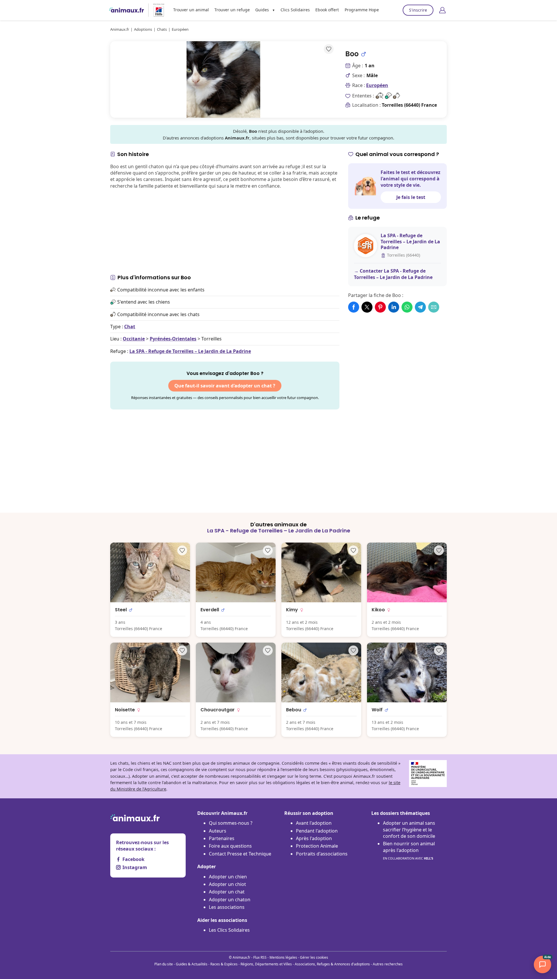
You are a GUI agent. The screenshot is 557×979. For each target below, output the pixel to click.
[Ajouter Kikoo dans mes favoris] (439, 550)
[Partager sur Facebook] (353, 307)
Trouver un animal (191, 9)
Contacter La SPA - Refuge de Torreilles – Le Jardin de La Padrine (393, 274)
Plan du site (163, 964)
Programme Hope (362, 9)
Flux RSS (260, 957)
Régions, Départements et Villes (266, 964)
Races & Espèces (224, 964)
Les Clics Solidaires (229, 930)
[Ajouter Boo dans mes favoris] (329, 49)
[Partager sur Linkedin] (393, 307)
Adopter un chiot (227, 884)
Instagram (134, 867)
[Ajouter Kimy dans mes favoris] (353, 550)
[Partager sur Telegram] (420, 307)
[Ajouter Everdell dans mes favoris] (268, 550)
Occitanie (134, 339)
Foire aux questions (230, 846)
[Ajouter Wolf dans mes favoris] (439, 650)
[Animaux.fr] (126, 10)
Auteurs (217, 831)
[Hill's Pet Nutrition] (156, 10)
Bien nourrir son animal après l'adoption (409, 850)
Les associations (227, 907)
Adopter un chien (228, 876)
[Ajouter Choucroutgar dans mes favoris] (268, 650)
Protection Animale (317, 846)
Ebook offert (327, 9)
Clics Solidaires (295, 9)
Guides (262, 9)
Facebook (133, 859)
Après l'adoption (314, 838)
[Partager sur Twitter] (366, 307)
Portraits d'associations (322, 854)
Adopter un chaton (229, 899)
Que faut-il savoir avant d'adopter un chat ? (224, 385)
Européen (377, 85)
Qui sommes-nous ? (230, 823)
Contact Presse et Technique (240, 854)
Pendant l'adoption (317, 831)
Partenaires (221, 838)
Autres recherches (388, 964)
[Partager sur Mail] (433, 307)
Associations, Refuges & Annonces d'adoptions (332, 964)
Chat (129, 326)
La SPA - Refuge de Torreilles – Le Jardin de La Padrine (190, 351)
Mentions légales (283, 957)
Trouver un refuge (232, 9)
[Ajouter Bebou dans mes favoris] (353, 650)
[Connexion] (442, 10)
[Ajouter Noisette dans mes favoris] (182, 650)
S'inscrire (418, 10)
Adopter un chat (227, 892)
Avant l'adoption (314, 823)
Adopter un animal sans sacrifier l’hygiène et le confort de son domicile (409, 829)
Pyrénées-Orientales (173, 339)
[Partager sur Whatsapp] (407, 307)
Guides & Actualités (191, 964)
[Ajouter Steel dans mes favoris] (182, 550)
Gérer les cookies (314, 957)
